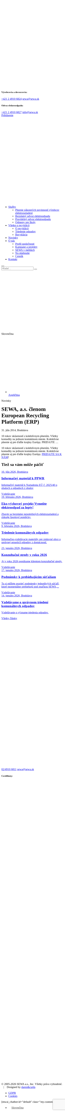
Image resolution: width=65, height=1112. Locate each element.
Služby (12, 206)
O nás (11, 240)
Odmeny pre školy (25, 222)
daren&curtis (28, 1087)
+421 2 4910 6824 (11, 98)
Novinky (13, 237)
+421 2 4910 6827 (11, 112)
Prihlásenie (7, 115)
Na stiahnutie (22, 253)
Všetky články (9, 618)
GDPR (12, 1092)
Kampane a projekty (26, 246)
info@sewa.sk (30, 112)
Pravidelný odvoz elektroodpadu (33, 219)
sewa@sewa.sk (30, 98)
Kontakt (12, 259)
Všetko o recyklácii (18, 225)
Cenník (19, 256)
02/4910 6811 (8, 769)
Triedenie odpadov (25, 231)
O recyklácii (22, 228)
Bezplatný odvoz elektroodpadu (32, 216)
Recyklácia (21, 234)
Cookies (12, 1096)
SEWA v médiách (25, 250)
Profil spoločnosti (24, 243)
